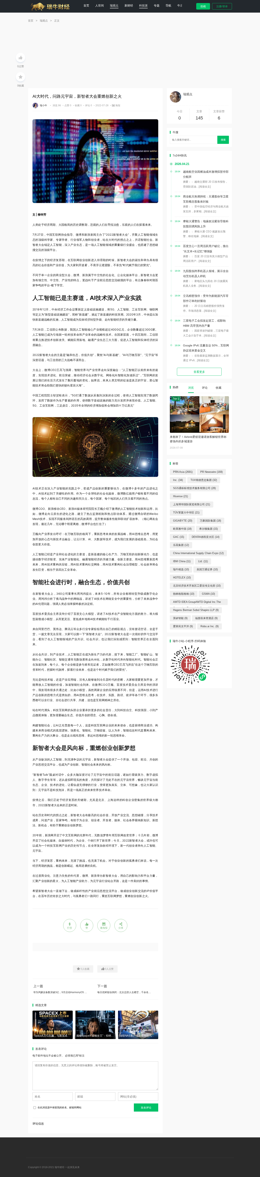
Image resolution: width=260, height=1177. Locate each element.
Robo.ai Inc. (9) (209, 626)
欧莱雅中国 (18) (182, 528)
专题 (156, 5)
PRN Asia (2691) (183, 471)
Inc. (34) (178, 480)
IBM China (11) (182, 561)
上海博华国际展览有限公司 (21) (191, 504)
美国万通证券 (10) (207, 569)
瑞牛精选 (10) (181, 569)
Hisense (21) (180, 496)
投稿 (203, 6)
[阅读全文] (205, 186)
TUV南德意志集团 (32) (204, 480)
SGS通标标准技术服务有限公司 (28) (194, 488)
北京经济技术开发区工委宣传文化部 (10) (197, 585)
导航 (168, 5)
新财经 (129, 5)
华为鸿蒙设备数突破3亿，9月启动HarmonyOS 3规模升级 (64, 992)
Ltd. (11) (203, 561)
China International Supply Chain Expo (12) (198, 553)
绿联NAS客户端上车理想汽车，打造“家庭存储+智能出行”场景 (156, 1035)
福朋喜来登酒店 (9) (206, 618)
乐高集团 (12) (181, 545)
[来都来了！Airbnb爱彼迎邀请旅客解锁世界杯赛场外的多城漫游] (199, 414)
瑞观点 (114, 5)
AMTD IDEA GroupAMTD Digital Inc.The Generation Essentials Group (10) (197, 602)
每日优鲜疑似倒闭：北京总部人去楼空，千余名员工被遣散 (129, 992)
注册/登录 (222, 6)
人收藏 (85, 969)
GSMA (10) (208, 593)
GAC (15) (178, 536)
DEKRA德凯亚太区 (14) (205, 536)
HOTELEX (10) (182, 577)
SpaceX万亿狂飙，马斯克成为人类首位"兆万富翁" (63, 1035)
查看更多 (199, 371)
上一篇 (38, 986)
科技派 (143, 5)
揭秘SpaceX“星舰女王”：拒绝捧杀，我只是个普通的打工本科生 (113, 1035)
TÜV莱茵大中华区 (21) (186, 512)
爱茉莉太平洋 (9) (183, 626)
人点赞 (109, 969)
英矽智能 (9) (180, 618)
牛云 (180, 5)
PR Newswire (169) (211, 471)
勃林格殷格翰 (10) (183, 593)
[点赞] (20, 57)
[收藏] (20, 76)
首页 (86, 5)
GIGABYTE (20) (182, 520)
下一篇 (102, 986)
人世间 (99, 5)
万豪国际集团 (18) (210, 520)
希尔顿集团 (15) (208, 528)
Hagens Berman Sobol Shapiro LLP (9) (196, 610)
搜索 (223, 139)
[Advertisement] (130, 57)
